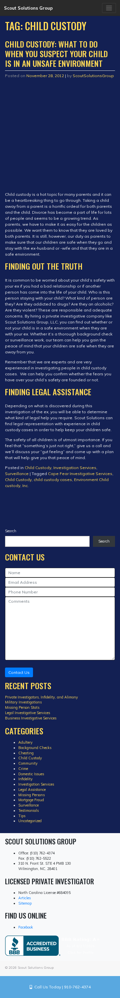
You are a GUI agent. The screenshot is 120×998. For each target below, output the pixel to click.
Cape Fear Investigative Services (80, 473)
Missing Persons (31, 795)
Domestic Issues (31, 774)
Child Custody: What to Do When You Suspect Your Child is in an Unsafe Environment (56, 53)
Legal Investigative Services (27, 712)
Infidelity (25, 779)
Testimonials (28, 810)
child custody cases (53, 479)
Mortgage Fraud (31, 800)
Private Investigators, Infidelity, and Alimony (41, 697)
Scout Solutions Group (28, 8)
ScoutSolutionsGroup (93, 75)
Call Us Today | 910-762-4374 (61, 986)
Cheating (26, 753)
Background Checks (34, 747)
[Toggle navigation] (109, 8)
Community (28, 763)
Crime (23, 768)
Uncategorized (30, 820)
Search (10, 531)
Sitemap (25, 903)
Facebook (25, 927)
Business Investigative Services (30, 718)
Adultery (25, 742)
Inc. (25, 485)
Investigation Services (74, 467)
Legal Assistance (32, 789)
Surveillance (17, 473)
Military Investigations (23, 702)
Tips (21, 815)
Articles (24, 898)
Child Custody (38, 467)
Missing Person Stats (22, 707)
